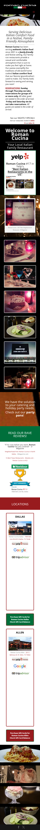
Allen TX (31, 123)
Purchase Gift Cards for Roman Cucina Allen (20, 734)
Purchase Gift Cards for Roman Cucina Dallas (20, 618)
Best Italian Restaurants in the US (20, 171)
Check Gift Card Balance (20, 622)
